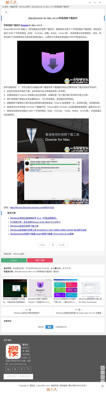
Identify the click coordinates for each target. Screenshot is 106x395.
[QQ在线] (15, 369)
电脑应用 (13, 7)
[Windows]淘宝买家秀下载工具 (24, 226)
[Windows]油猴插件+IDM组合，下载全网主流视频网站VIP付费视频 (14, 302)
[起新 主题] (53, 391)
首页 (6, 7)
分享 (63, 245)
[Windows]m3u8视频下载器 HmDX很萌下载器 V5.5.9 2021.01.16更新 (42, 234)
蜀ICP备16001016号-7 (78, 386)
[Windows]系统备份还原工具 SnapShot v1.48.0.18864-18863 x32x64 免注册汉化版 (48, 230)
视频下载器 (39, 260)
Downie (24, 25)
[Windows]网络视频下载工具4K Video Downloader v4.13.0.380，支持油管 (90, 302)
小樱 (55, 268)
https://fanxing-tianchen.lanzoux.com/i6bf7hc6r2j (32, 207)
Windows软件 (24, 7)
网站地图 (63, 386)
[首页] (103, 368)
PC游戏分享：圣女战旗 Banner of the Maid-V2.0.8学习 (35, 222)
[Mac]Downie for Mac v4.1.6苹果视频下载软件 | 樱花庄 (37, 271)
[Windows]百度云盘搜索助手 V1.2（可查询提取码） (34, 218)
